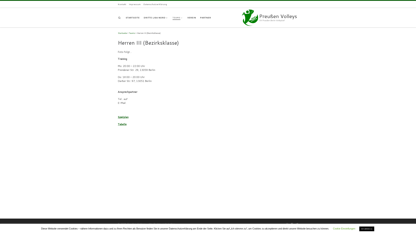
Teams (132, 33)
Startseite (122, 33)
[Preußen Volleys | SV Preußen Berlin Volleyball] (250, 16)
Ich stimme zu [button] (366, 229)
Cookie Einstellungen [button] (344, 228)
